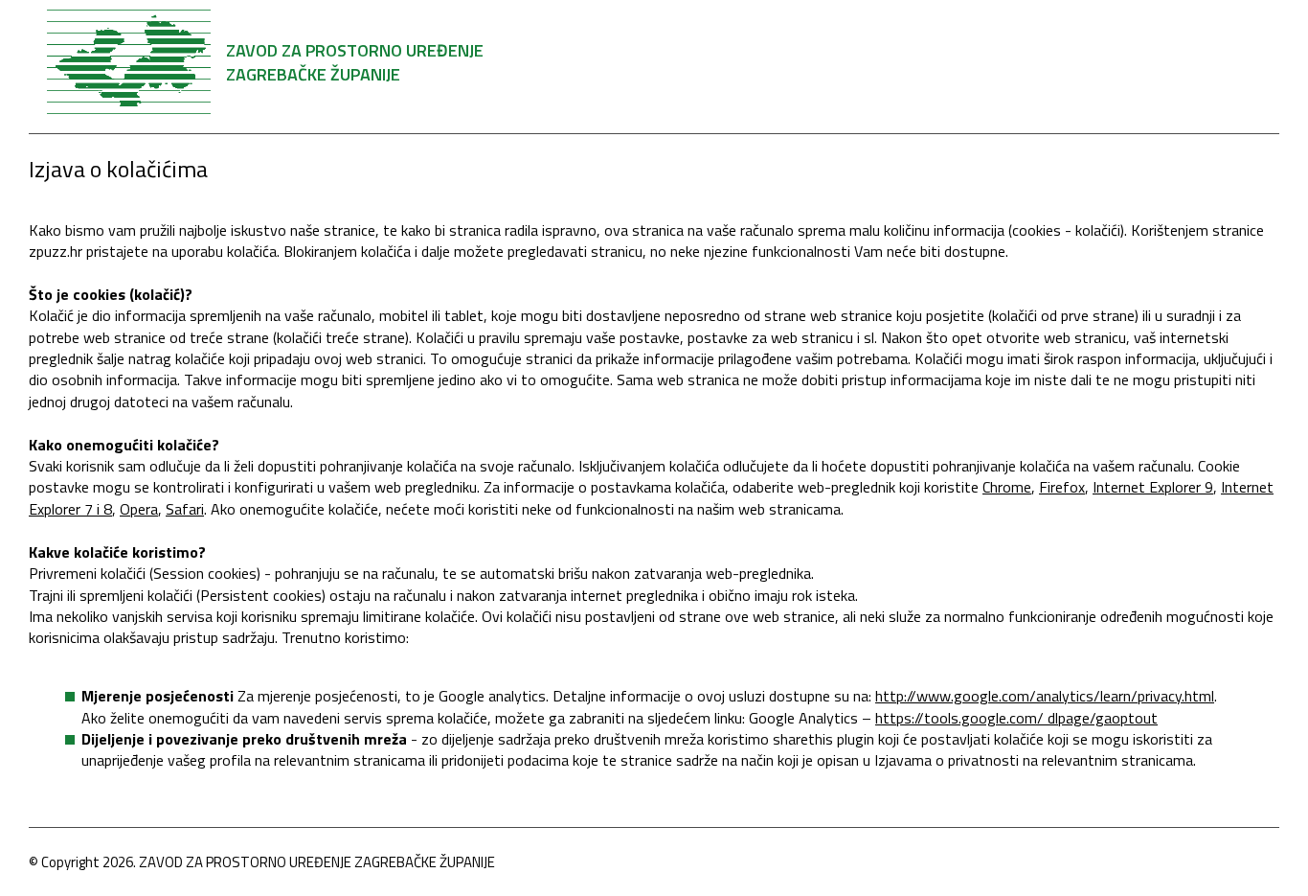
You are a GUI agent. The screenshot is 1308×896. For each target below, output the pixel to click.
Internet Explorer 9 (1153, 486)
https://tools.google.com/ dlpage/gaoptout (1016, 717)
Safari (185, 508)
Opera (139, 508)
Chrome (1006, 486)
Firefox (1062, 486)
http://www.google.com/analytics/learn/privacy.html (1044, 695)
